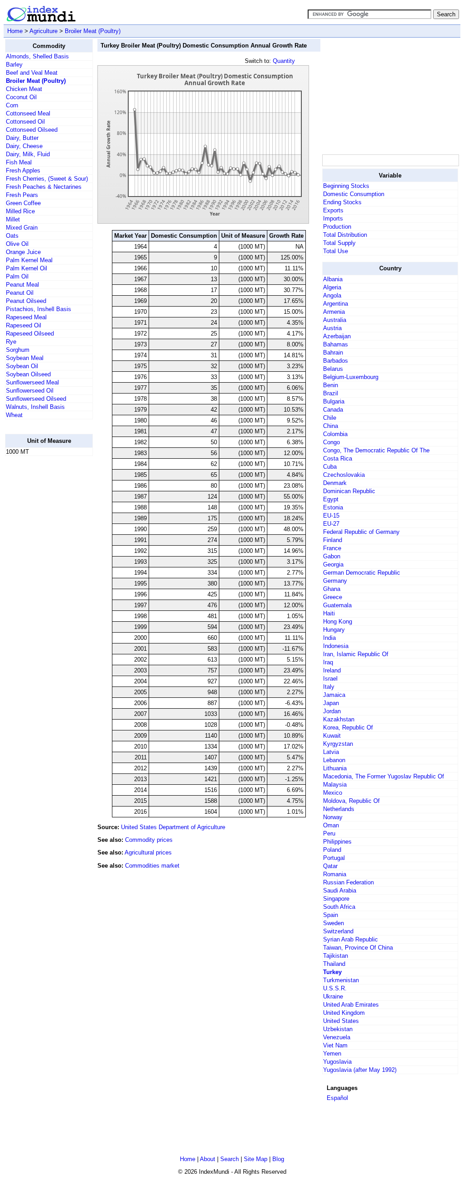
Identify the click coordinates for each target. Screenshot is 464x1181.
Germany (335, 580)
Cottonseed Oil (25, 121)
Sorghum (17, 349)
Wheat (14, 415)
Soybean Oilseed (28, 374)
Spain (330, 915)
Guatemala (337, 605)
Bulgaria (333, 401)
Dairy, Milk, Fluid (28, 154)
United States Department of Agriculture (173, 827)
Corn (12, 105)
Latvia (331, 752)
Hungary (334, 629)
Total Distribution (345, 234)
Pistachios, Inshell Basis (38, 309)
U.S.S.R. (335, 988)
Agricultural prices (148, 852)
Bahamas (335, 344)
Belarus (333, 368)
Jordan (332, 711)
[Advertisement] (41, 599)
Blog (278, 1159)
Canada (333, 409)
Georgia (333, 564)
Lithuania (335, 768)
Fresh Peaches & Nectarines (44, 186)
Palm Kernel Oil (26, 268)
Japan (331, 703)
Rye (11, 341)
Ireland (332, 670)
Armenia (334, 311)
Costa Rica (337, 458)
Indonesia (335, 646)
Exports (333, 210)
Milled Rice (20, 211)
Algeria (332, 287)
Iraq (328, 662)
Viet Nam (335, 1045)
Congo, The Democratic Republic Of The (376, 450)
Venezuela (336, 1037)
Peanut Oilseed (26, 301)
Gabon (331, 556)
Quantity (284, 61)
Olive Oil (17, 243)
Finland (332, 540)
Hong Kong (337, 621)
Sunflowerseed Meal (32, 382)
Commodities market (152, 865)
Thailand (334, 963)
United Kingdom (344, 1012)
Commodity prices (149, 839)
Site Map (255, 1159)
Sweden (333, 923)
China (330, 425)
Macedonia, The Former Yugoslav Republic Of (383, 776)
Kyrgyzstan (338, 743)
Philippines (337, 841)
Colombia (335, 434)
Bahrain (333, 352)
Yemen (332, 1053)
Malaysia (335, 784)
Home (15, 31)
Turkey (332, 972)
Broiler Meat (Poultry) (93, 31)
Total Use (335, 251)
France (332, 548)
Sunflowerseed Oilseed (36, 398)
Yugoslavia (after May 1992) (359, 1069)
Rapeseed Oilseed (30, 333)
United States (341, 1021)
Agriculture (43, 31)
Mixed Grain (22, 227)
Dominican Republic (349, 491)
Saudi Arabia (339, 890)
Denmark (335, 483)
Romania (334, 874)
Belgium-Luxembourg (350, 377)
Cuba (330, 466)
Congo (331, 442)
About (207, 1159)
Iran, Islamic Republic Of (355, 654)
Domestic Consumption (353, 194)
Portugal (334, 858)
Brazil (330, 393)
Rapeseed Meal (26, 317)
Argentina (335, 303)
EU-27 (331, 523)
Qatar (330, 866)
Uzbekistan (338, 1029)
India (329, 637)
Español (337, 1098)
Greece (332, 597)
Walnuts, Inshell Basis (35, 406)
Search (229, 1159)
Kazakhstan (338, 719)
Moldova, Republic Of (351, 800)
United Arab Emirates (351, 1004)
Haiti (329, 613)
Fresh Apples (23, 170)
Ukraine (333, 996)
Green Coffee (23, 203)
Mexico (332, 792)
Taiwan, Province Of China (358, 947)
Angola (332, 295)
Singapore (336, 898)
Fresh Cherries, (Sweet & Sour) (47, 178)
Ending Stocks (342, 202)
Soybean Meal (25, 358)
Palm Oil (17, 276)
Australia (334, 320)
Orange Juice (23, 252)
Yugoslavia (337, 1061)
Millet (13, 219)
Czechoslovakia (344, 474)
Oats (12, 235)
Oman (331, 825)
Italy (328, 686)
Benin (330, 385)
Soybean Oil (22, 366)
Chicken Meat (24, 89)
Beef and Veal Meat (32, 72)
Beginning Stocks (346, 185)
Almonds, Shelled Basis (37, 56)
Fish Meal (19, 162)
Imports (333, 218)
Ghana (331, 589)
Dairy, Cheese (24, 146)
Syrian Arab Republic (350, 939)
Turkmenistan (341, 980)
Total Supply (339, 243)
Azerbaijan (337, 336)
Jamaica (334, 694)
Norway (333, 817)
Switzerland (338, 931)
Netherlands (338, 809)
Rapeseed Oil (23, 325)
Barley (14, 64)
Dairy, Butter (22, 137)
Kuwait (332, 735)
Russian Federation (348, 882)
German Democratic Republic (361, 572)
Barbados (335, 360)
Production (337, 226)
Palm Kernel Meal (29, 260)
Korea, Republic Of (348, 727)
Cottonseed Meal (28, 113)
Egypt (330, 499)
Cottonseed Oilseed (32, 129)
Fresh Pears (22, 195)
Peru (329, 833)
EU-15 (331, 515)
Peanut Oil (20, 292)
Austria (332, 328)
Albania (333, 279)
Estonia (333, 507)
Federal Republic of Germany (361, 531)
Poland (332, 849)
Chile (329, 417)
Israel (330, 678)
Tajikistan (335, 955)
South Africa (339, 906)
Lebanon (334, 760)
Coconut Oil (21, 97)
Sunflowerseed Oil (29, 390)
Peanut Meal (22, 284)
